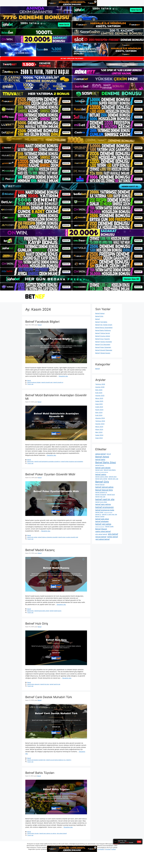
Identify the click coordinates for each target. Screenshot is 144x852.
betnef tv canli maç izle (109, 514)
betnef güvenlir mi (58, 382)
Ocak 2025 (99, 404)
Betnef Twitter (99, 516)
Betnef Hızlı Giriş (36, 623)
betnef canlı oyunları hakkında (101, 472)
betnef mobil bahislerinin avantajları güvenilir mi (47, 461)
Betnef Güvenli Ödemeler (103, 350)
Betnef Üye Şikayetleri (102, 344)
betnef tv (68, 760)
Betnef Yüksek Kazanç (102, 353)
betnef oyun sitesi (101, 502)
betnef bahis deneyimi (33, 684)
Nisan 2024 (99, 429)
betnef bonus (99, 465)
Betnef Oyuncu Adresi (102, 336)
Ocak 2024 (99, 438)
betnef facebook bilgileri (34, 382)
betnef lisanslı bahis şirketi (41, 610)
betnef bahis (100, 460)
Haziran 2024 (99, 424)
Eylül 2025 (98, 393)
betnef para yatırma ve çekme (47, 833)
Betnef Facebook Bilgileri (42, 321)
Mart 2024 (98, 432)
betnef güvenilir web (47, 382)
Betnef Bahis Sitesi (105, 462)
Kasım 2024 (99, 410)
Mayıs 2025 (99, 398)
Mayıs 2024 (99, 426)
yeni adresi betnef (102, 539)
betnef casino (100, 474)
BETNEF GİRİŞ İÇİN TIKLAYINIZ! (72, 58)
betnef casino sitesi (101, 476)
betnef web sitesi (102, 519)
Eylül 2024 (98, 415)
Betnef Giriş (30, 461)
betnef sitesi (99, 512)
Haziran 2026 (99, 387)
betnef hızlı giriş (44, 684)
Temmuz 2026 (100, 384)
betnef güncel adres (104, 487)
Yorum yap (30, 384)
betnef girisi (112, 476)
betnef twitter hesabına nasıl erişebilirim (72, 461)
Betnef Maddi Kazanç (40, 550)
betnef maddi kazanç (55, 610)
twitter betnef (112, 537)
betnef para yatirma (103, 504)
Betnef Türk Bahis (101, 322)
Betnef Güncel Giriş (104, 490)
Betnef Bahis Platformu (103, 330)
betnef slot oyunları (108, 512)
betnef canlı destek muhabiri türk (36, 760)
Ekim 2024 (98, 412)
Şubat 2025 (99, 401)
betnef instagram (100, 494)
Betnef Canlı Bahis (110, 470)
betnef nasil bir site (55, 684)
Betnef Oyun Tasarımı (102, 339)
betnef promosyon (104, 507)
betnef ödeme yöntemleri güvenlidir (48, 537)
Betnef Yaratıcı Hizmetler (103, 342)
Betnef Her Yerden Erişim (103, 325)
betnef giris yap (113, 479)
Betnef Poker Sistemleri (103, 347)
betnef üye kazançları (99, 526)
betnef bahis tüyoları (33, 833)
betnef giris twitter (32, 537)
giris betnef (113, 534)
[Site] (36, 101)
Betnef (29, 380)
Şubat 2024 (99, 435)
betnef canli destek (102, 468)
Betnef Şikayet (101, 529)
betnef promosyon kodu (104, 510)
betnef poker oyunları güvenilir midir (68, 537)
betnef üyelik (109, 526)
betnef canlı (99, 470)
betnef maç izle (100, 496)
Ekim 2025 (98, 390)
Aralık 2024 (99, 407)
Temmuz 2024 (100, 421)
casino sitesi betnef (103, 531)
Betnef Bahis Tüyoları (39, 772)
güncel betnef (100, 537)
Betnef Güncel (99, 484)
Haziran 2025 (99, 395)
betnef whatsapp (102, 521)
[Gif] (72, 139)
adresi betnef (100, 454)
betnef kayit (111, 494)
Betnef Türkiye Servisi (102, 333)
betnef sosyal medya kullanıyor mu (56, 760)
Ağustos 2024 (100, 418)
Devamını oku (63, 376)
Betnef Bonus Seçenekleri (103, 327)
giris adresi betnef (62, 833)
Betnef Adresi (99, 313)
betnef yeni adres (103, 524)
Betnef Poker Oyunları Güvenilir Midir (50, 474)
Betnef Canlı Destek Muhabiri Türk (48, 697)
